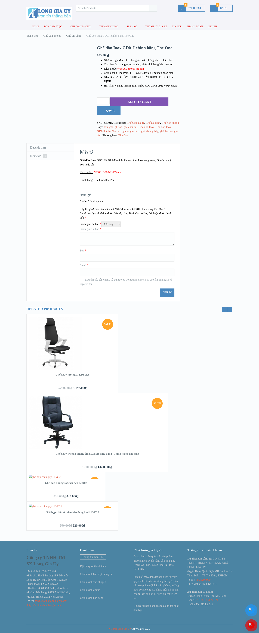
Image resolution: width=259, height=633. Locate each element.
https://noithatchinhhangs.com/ (44, 605)
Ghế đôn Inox (146, 126)
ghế (111, 126)
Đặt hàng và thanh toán (93, 566)
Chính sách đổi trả (90, 589)
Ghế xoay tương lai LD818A (72, 374)
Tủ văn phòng (108, 26)
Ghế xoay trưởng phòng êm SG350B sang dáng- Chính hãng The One (97, 453)
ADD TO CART (139, 102)
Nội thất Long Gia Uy (120, 629)
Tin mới (177, 26)
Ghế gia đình (153, 122)
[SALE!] (55, 368)
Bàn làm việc (53, 26)
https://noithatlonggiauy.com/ (51, 600)
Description (38, 147)
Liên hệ (213, 26)
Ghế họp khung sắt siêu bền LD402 (66, 482)
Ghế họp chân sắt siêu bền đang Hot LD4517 (72, 512)
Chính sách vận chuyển (93, 581)
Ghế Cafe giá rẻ (135, 122)
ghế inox (135, 131)
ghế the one (166, 131)
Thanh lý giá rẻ (156, 26)
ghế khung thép (149, 131)
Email (84, 265)
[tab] (50, 147)
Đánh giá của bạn (90, 224)
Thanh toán (195, 26)
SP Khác (132, 26)
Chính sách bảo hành (91, 597)
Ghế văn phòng (80, 26)
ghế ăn (118, 126)
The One (123, 135)
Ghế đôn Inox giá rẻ (117, 131)
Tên (83, 250)
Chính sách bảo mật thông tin (96, 574)
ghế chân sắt (130, 126)
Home (35, 26)
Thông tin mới (93, 556)
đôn (106, 126)
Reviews (38, 156)
